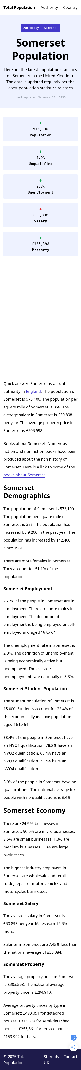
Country (70, 7)
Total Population (19, 7)
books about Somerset (24, 474)
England (33, 391)
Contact (70, 1056)
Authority (49, 7)
